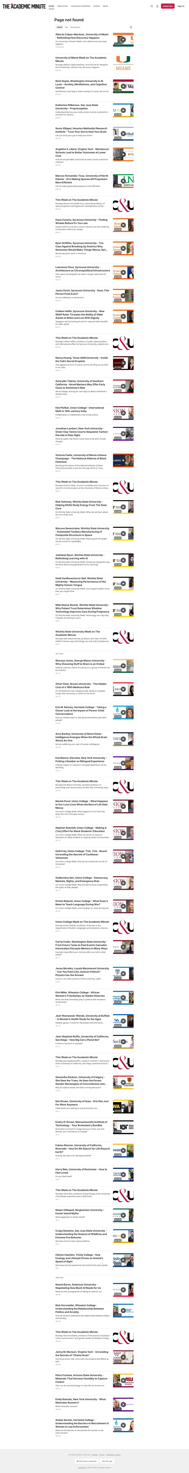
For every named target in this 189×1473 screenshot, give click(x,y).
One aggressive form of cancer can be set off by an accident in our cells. (81, 366)
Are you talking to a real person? (69, 297)
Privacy (95, 1454)
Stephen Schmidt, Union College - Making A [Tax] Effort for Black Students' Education (81, 829)
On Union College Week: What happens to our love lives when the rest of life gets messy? (80, 812)
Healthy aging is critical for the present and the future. (79, 1022)
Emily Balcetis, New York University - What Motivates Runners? (80, 1401)
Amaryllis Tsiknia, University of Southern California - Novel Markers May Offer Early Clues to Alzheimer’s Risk (80, 384)
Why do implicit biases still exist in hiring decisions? (78, 1087)
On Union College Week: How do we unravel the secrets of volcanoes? (81, 862)
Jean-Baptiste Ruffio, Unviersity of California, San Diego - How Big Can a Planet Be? (82, 1038)
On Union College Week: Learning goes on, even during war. (82, 908)
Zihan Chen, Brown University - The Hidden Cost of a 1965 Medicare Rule (81, 685)
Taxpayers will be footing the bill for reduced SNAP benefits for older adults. (81, 322)
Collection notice (113, 1454)
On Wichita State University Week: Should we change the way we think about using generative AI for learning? (82, 563)
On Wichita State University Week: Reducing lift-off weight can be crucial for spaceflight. (81, 539)
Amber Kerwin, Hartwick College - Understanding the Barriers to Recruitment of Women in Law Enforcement (82, 1423)
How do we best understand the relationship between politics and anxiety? (82, 1316)
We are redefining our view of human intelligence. (77, 744)
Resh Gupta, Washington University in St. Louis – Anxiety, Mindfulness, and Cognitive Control (81, 84)
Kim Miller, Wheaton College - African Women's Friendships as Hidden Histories (80, 994)
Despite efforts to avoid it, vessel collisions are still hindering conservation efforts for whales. (82, 228)
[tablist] (68, 27)
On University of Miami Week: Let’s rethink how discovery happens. (81, 42)
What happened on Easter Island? (70, 1217)
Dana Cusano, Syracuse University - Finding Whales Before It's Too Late (81, 221)
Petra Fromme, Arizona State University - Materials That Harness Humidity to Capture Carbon (81, 1378)
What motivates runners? (66, 1406)
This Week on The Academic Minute (76, 199)
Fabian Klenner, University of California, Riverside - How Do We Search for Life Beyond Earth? (82, 1148)
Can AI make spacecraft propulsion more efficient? (77, 186)
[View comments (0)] (74, 50)
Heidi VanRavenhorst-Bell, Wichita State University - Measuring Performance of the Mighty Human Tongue (80, 582)
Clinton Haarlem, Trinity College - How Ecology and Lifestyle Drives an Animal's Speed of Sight (79, 1258)
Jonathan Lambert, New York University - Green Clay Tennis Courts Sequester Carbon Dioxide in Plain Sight (81, 432)
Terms (102, 1454)
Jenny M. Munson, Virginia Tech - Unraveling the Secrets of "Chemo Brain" (81, 1353)
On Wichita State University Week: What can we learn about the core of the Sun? (81, 513)
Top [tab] (66, 27)
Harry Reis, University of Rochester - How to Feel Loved (81, 1171)
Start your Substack (88, 1461)
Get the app (107, 1461)
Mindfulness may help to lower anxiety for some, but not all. (82, 91)
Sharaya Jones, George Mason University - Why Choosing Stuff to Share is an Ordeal (80, 662)
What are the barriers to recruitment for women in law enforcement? (79, 1431)
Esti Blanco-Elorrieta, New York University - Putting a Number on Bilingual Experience (81, 759)
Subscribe (168, 6)
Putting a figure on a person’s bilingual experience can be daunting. (80, 766)
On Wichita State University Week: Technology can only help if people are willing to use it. (82, 616)
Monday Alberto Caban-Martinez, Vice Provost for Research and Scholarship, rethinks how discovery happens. (81, 65)
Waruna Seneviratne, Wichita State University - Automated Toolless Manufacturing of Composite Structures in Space (82, 532)
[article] (94, 42)
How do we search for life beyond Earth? (73, 1155)
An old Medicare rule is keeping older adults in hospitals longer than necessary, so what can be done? (80, 692)
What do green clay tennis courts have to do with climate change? (80, 440)
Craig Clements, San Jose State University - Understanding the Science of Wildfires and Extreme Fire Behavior (81, 1234)
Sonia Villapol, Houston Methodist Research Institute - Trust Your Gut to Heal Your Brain (81, 130)
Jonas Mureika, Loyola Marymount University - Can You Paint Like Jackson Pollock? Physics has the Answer (82, 972)
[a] (123, 39)
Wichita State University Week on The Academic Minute (77, 633)
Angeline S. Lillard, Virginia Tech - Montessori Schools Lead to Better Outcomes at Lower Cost (82, 152)
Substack (82, 1467)
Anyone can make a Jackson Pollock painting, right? (78, 978)
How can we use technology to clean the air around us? (79, 1385)
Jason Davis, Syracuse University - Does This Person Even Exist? (82, 292)
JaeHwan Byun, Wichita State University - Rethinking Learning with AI (80, 557)
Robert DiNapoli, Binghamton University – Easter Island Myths (79, 1212)
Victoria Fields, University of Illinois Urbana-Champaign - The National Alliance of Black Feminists (81, 458)
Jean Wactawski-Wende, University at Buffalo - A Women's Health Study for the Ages (82, 1017)
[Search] (151, 6)
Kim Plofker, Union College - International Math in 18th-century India (79, 409)
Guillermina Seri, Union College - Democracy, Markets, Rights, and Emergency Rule (81, 879)
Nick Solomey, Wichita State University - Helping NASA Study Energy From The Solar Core (81, 505)
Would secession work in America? (70, 253)
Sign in (181, 6)
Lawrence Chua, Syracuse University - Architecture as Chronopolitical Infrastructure (82, 269)
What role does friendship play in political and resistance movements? (80, 1000)
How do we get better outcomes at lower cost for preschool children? (81, 160)
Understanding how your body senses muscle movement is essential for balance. (81, 113)
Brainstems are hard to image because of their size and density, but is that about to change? (79, 1130)
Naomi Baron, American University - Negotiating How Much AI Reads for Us (78, 1286)
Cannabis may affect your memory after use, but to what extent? (80, 953)
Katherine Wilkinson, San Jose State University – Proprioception (76, 107)
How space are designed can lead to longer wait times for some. (80, 275)
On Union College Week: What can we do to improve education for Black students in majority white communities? (82, 836)
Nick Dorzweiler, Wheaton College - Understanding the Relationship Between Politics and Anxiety (79, 1308)
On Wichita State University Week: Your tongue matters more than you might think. (82, 589)
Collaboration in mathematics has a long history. (76, 414)
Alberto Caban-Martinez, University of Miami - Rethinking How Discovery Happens (81, 36)
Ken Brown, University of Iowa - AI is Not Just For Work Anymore (82, 1103)
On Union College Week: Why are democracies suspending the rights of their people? (81, 886)
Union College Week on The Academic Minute (82, 921)
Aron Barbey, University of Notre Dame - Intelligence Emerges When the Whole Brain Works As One (81, 737)
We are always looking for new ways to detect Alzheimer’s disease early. (81, 392)
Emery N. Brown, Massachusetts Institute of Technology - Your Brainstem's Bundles (81, 1124)
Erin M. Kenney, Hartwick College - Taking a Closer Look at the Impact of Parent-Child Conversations (80, 710)
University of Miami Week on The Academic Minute (80, 59)
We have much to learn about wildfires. (72, 1241)
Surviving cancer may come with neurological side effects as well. (82, 1360)
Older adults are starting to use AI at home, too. (76, 1108)
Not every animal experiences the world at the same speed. (81, 1265)
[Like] (57, 50)
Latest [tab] (59, 27)
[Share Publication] (157, 6)
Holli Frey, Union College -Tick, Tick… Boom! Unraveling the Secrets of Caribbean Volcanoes (81, 854)
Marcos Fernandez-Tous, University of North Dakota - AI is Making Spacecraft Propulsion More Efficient (81, 179)
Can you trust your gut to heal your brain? (74, 135)
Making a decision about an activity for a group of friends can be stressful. (82, 668)
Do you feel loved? (63, 1176)
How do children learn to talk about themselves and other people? (80, 718)
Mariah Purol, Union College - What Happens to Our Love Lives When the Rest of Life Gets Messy (81, 804)
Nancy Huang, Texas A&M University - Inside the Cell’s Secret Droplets (81, 359)
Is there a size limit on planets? (69, 1043)
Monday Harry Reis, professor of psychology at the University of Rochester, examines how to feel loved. (82, 1195)
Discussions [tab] (75, 27)
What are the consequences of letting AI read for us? (78, 1291)
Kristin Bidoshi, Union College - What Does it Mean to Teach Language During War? (81, 903)
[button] (51, 6)
